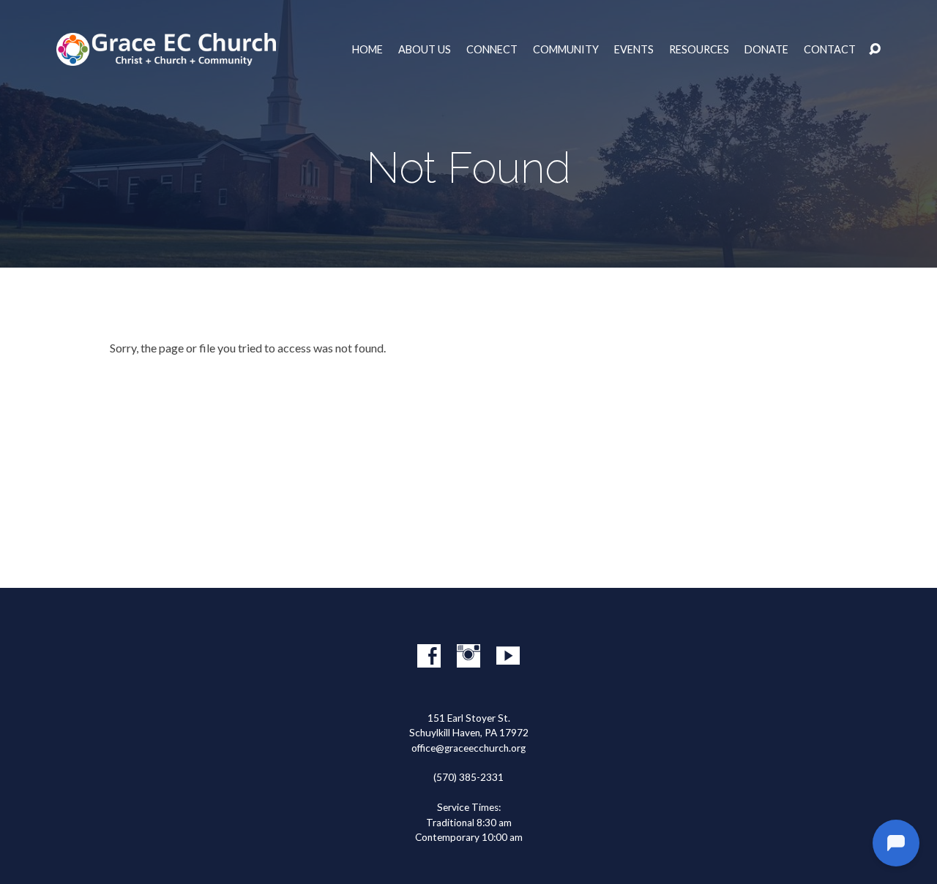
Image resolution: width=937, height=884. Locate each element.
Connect (492, 50)
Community (566, 50)
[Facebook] (429, 656)
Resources (699, 50)
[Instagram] (468, 656)
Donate (766, 50)
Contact (830, 50)
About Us (424, 50)
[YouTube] (508, 656)
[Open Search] (875, 50)
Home (367, 50)
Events (634, 50)
